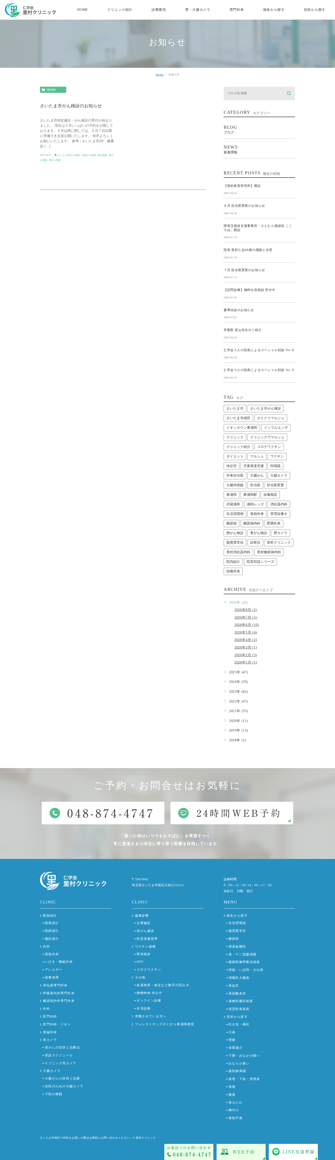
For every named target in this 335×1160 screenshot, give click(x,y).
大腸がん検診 (88, 155)
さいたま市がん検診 (69, 155)
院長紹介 (52, 923)
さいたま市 (235, 408)
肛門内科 (50, 1016)
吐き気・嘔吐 (239, 1024)
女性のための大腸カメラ (64, 1086)
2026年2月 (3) (245, 655)
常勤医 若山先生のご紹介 (243, 330)
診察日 (255, 542)
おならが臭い (239, 1063)
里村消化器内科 (238, 552)
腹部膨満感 (237, 1071)
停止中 (149, 993)
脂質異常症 (235, 542)
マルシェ (257, 456)
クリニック (235, 437)
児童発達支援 (253, 466)
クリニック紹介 (238, 447)
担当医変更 (275, 485)
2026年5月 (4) (245, 632)
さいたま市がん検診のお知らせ (71, 106)
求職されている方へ (151, 1016)
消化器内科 (278, 504)
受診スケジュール (59, 1055)
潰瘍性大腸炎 (239, 978)
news (51, 90)
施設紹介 (52, 938)
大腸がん (257, 475)
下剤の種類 (54, 1094)
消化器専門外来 (55, 985)
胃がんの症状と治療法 (62, 1047)
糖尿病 (231, 523)
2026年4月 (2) (245, 640)
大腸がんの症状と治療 (62, 1078)
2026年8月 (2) (245, 610)
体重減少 (236, 1048)
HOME (160, 74)
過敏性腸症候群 (241, 1001)
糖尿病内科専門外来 (59, 1001)
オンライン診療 (149, 1000)
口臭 (232, 1032)
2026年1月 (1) (245, 662)
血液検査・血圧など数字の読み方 (163, 985)
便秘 (232, 1040)
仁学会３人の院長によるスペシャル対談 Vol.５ (259, 370)
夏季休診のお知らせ (239, 310)
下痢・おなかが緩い (244, 1055)
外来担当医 (235, 475)
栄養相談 (270, 495)
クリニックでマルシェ (267, 437)
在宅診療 (144, 1008)
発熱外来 (257, 514)
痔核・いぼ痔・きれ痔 (246, 970)
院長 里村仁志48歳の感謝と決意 (248, 250)
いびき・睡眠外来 (59, 962)
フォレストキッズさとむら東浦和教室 (164, 1024)
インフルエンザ (276, 427)
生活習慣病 (235, 514)
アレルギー (54, 969)
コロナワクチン (269, 447)
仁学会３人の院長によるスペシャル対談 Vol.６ (259, 350)
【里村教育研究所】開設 (242, 185)
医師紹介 (52, 931)
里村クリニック (279, 542)
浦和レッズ (255, 504)
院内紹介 (233, 562)
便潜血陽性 (237, 946)
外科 (46, 1008)
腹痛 (232, 1094)
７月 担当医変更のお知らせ (244, 270)
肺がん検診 (235, 533)
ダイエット (235, 456)
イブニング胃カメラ (61, 1063)
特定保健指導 (147, 938)
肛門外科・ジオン (57, 1024)
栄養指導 (52, 977)
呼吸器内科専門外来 (59, 993)
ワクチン (277, 456)
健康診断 (142, 915)
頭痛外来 (233, 571)
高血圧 (234, 985)
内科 (46, 946)
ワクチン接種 (145, 946)
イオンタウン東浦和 (241, 427)
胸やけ (234, 1110)
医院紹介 (50, 915)
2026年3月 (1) (245, 647)
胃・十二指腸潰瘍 (243, 954)
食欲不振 (236, 1118)
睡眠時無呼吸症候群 (244, 962)
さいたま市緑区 (238, 418)
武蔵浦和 (233, 504)
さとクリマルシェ (270, 418)
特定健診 (102, 155)
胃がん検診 (55, 160)
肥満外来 (274, 523)
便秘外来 (50, 1032)
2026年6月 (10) (246, 625)
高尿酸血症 (237, 993)
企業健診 (144, 923)
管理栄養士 (278, 514)
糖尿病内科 (251, 523)
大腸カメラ (278, 475)
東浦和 (231, 495)
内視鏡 (275, 466)
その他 (140, 977)
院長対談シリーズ (260, 562)
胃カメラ (280, 533)
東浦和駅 (250, 495)
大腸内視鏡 (235, 485)
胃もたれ (236, 1102)
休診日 (231, 466)
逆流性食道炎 (239, 1009)
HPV (140, 962)
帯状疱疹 (144, 954)
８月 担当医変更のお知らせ (244, 205)
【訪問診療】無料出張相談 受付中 (249, 290)
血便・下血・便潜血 (244, 1079)
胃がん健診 (145, 931)
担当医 (255, 485)
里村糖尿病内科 (269, 552)
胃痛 (232, 1087)
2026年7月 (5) (245, 617)
